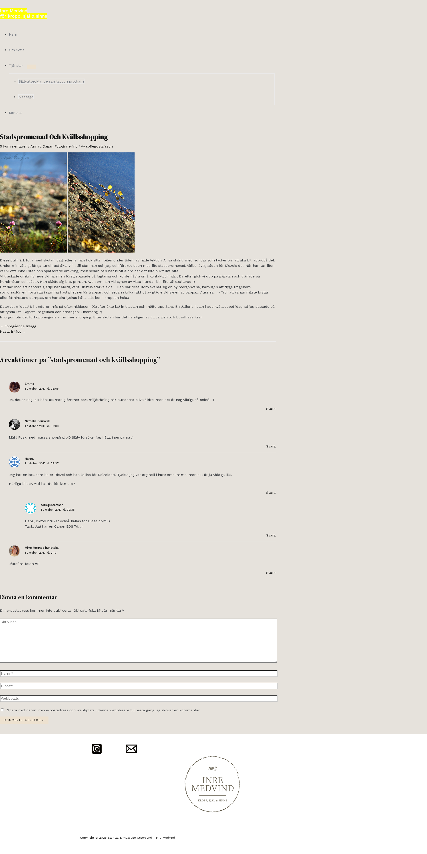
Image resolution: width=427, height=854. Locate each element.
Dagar (47, 146)
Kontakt (15, 113)
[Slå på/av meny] (31, 67)
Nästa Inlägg (13, 331)
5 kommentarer (13, 146)
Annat (35, 146)
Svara (271, 409)
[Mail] (131, 753)
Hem (13, 34)
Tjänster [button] (16, 65)
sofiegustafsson (52, 505)
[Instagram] (96, 753)
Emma (29, 383)
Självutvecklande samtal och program (51, 81)
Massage (26, 97)
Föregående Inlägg (18, 326)
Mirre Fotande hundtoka (41, 547)
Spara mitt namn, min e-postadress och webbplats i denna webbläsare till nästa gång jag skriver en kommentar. (103, 710)
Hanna (29, 458)
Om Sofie (16, 50)
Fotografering (65, 146)
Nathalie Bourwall (37, 421)
